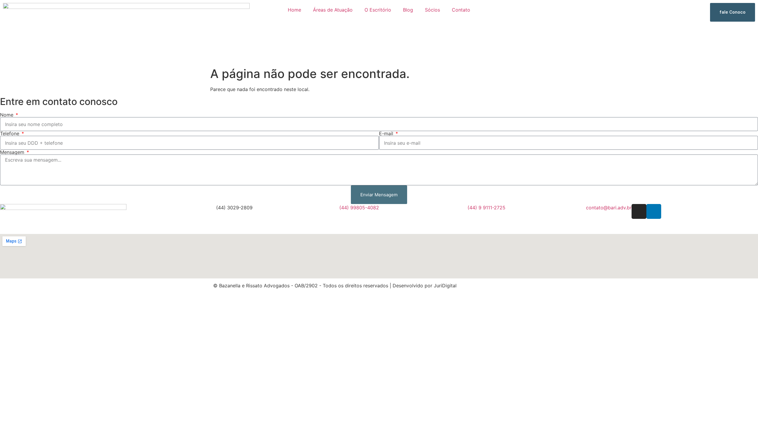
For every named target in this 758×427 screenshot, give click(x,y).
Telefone (10, 133)
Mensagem (13, 152)
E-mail (387, 133)
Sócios (432, 10)
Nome (7, 114)
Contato (461, 10)
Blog (408, 10)
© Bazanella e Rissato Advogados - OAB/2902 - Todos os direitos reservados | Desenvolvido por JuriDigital (335, 286)
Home (294, 10)
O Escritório (377, 10)
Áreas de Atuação (333, 10)
